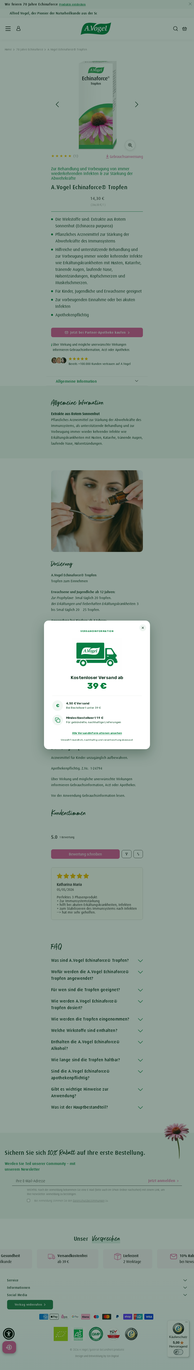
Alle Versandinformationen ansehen (97, 733)
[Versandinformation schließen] (142, 627)
